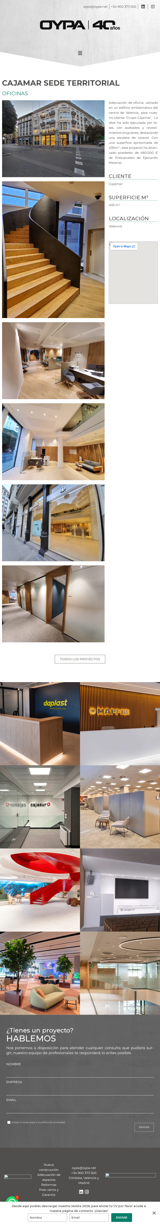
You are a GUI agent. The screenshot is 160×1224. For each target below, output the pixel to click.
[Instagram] (86, 1192)
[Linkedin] (81, 1192)
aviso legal (29, 1122)
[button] (80, 53)
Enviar (121, 1217)
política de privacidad (52, 1122)
